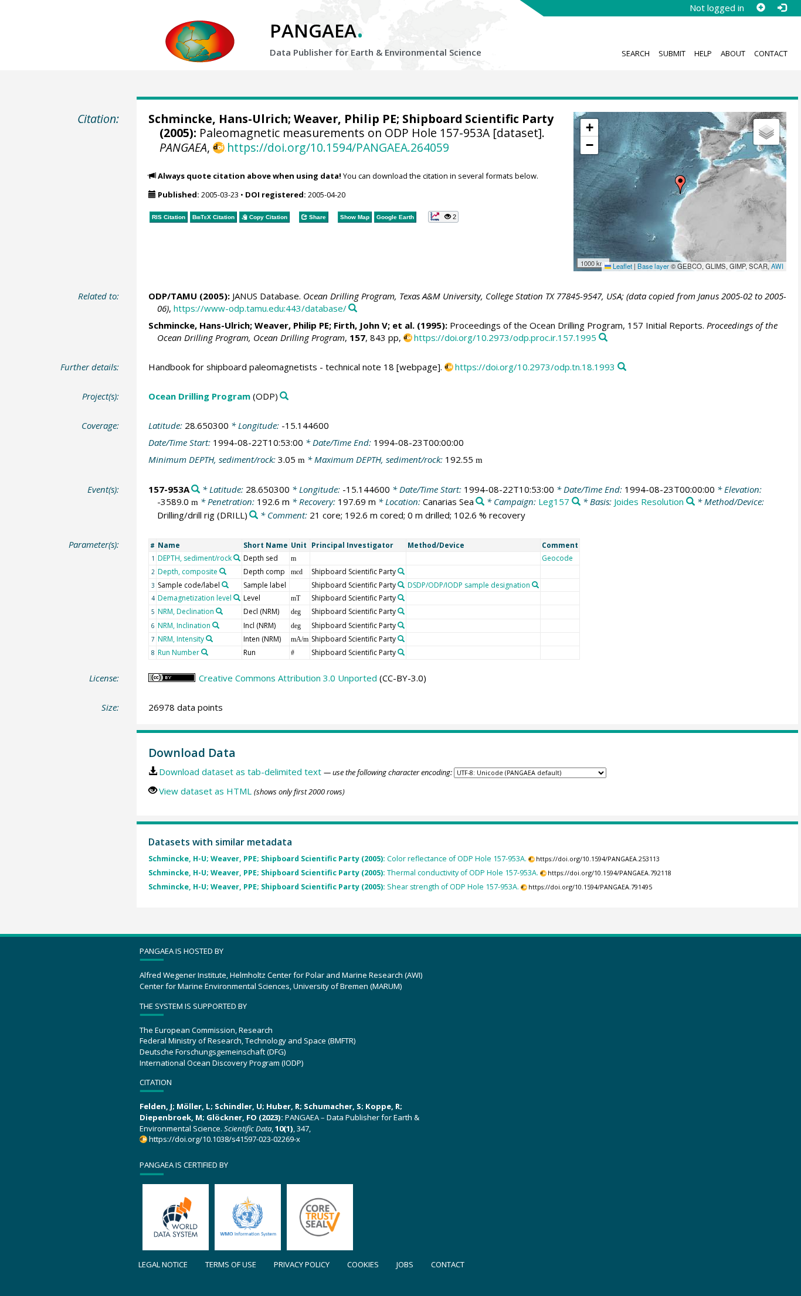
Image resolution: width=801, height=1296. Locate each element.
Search (636, 53)
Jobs (404, 1264)
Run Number (178, 652)
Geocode (557, 558)
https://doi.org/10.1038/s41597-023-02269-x (224, 1139)
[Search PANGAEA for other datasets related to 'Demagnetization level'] (236, 597)
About (733, 53)
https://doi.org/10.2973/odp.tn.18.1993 (535, 367)
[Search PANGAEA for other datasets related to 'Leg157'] (576, 501)
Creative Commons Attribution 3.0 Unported (288, 678)
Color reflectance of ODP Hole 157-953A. (337, 859)
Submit (672, 53)
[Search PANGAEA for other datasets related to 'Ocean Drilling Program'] (284, 396)
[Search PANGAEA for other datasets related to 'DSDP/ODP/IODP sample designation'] (535, 584)
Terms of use (230, 1264)
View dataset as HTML (205, 791)
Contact (771, 53)
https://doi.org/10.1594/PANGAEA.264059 (338, 147)
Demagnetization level (195, 598)
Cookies (363, 1264)
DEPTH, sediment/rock (195, 558)
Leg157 (553, 501)
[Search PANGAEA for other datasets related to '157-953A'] (195, 489)
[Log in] (781, 8)
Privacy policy (302, 1264)
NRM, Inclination (184, 625)
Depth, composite (188, 572)
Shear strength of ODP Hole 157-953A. (333, 887)
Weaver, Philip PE (345, 119)
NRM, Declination (186, 611)
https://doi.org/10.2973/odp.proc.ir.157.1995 (505, 337)
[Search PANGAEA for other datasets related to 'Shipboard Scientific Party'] (401, 571)
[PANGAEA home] (200, 30)
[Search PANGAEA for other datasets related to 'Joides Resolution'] (690, 501)
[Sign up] (760, 8)
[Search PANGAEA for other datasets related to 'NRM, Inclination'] (215, 625)
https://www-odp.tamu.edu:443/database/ (260, 308)
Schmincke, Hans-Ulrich (218, 119)
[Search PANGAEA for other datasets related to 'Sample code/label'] (225, 584)
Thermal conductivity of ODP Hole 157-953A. (343, 873)
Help (703, 53)
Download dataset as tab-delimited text (240, 771)
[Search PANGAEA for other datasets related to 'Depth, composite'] (222, 571)
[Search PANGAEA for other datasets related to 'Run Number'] (204, 652)
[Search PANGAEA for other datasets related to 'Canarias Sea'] (480, 501)
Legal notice (163, 1264)
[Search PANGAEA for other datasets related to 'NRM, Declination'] (219, 611)
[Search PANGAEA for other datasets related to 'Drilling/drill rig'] (253, 515)
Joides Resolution (649, 501)
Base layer (653, 266)
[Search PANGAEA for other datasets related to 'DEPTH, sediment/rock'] (236, 557)
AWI (777, 266)
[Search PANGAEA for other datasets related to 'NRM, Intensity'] (209, 638)
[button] (680, 184)
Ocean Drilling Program (199, 396)
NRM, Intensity (181, 639)
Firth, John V (361, 325)
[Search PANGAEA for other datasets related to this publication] (352, 308)
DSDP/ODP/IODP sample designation (469, 585)
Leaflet (621, 266)
